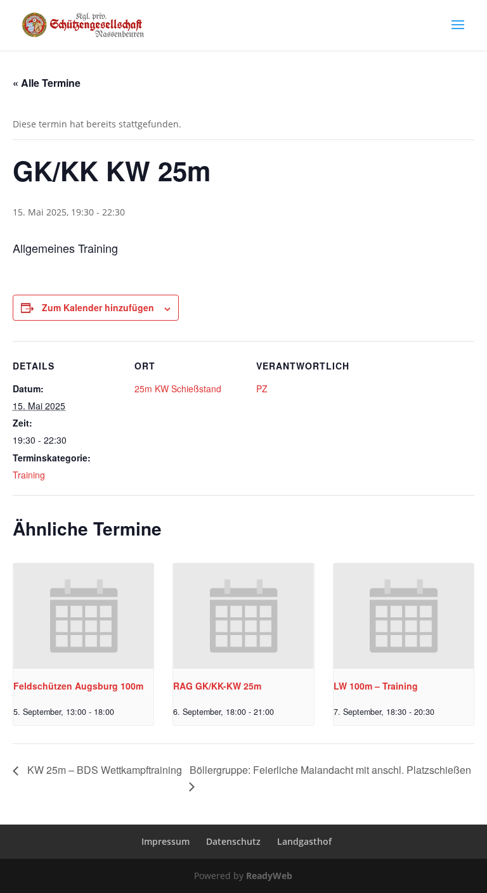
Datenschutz (233, 841)
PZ (262, 388)
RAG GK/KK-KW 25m (217, 685)
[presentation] (83, 616)
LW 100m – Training (376, 685)
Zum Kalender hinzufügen (98, 307)
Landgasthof (304, 841)
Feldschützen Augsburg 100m (78, 685)
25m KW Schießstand (177, 388)
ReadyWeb (269, 876)
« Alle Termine (47, 82)
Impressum (165, 841)
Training (29, 474)
